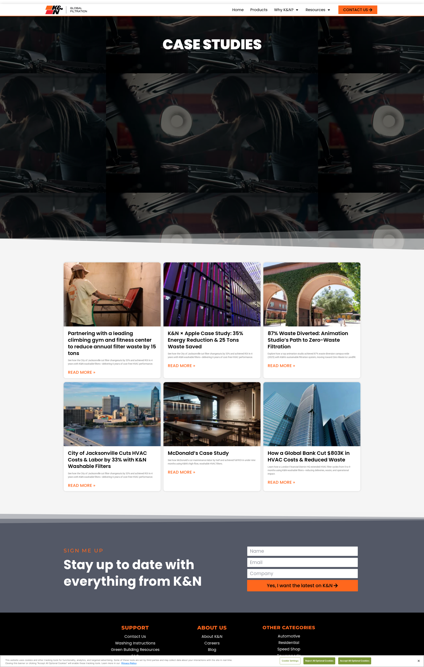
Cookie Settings (290, 660)
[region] (212, 661)
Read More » (81, 372)
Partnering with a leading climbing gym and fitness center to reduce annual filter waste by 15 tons (112, 343)
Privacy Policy (129, 663)
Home (238, 9)
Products (258, 9)
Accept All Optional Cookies (354, 660)
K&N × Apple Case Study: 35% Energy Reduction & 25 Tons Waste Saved (205, 340)
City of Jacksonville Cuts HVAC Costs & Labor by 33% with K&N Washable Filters (107, 460)
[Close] (418, 661)
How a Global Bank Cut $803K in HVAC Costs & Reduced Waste (309, 456)
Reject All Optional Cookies (319, 660)
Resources (315, 9)
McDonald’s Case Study (198, 453)
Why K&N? (283, 9)
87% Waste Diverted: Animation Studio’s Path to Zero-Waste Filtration (308, 340)
